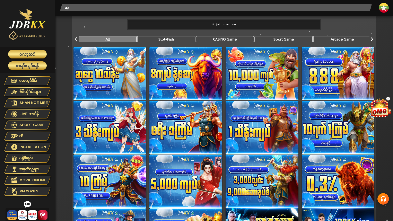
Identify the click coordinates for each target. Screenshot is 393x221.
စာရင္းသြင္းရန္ (27, 65)
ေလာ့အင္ (27, 54)
